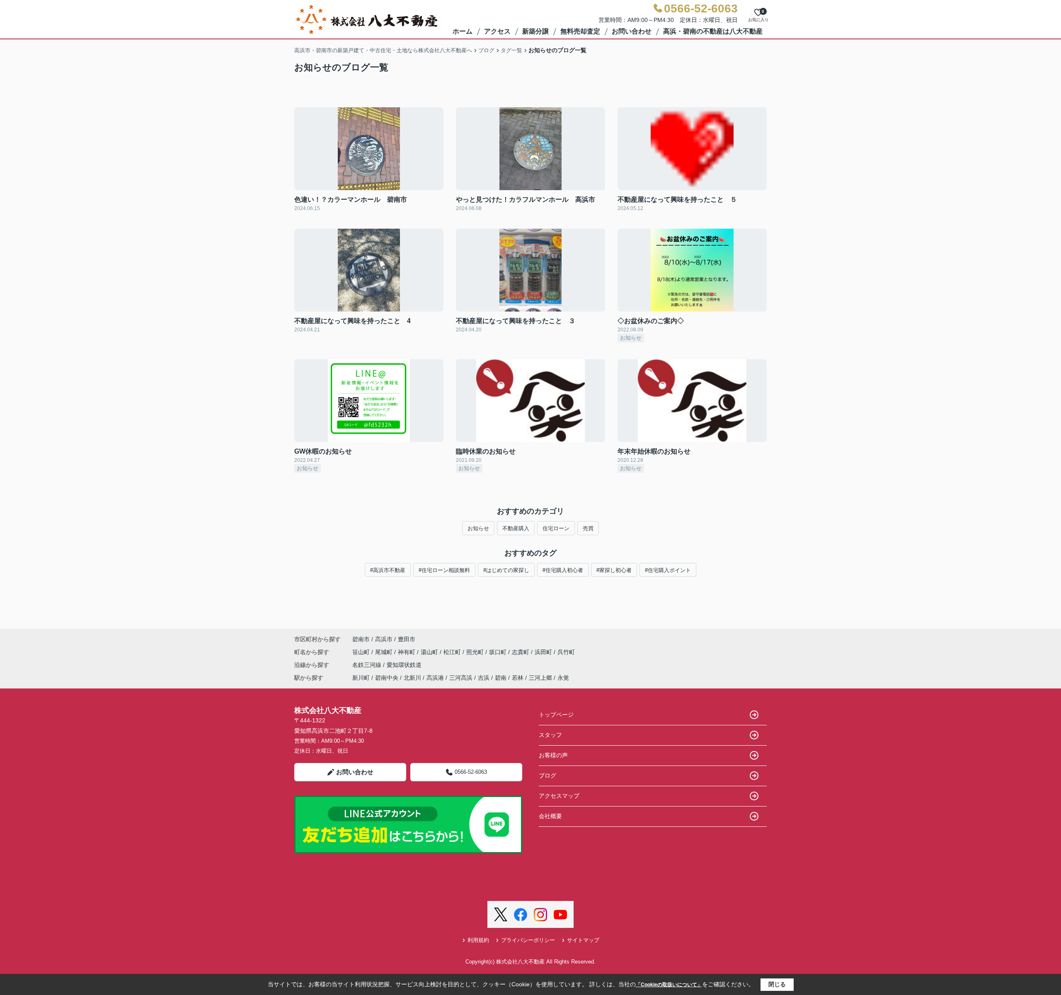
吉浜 (483, 677)
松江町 (453, 652)
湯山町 (430, 652)
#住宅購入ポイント (668, 570)
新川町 (361, 677)
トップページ (556, 714)
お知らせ (478, 528)
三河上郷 (540, 677)
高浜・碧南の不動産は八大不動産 (713, 31)
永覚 (563, 677)
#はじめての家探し (506, 570)
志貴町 (521, 652)
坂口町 (498, 652)
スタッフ (550, 735)
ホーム (462, 31)
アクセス (497, 31)
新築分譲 (535, 31)
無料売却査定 (580, 31)
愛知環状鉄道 (404, 665)
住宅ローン (556, 528)
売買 (588, 528)
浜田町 (544, 652)
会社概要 (550, 816)
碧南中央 (386, 677)
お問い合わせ (632, 31)
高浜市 (383, 639)
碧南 (500, 677)
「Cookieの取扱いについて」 (669, 985)
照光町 (475, 652)
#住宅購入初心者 (563, 570)
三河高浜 (460, 677)
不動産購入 (515, 528)
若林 (517, 677)
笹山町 (361, 652)
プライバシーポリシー (528, 940)
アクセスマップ (559, 795)
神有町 (407, 652)
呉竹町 (566, 652)
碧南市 (361, 639)
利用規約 (478, 940)
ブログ (547, 775)
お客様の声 (553, 755)
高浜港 (435, 677)
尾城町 (384, 652)
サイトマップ (583, 940)
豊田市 (406, 639)
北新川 (412, 677)
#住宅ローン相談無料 (444, 570)
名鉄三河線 (367, 665)
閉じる (777, 984)
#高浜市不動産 (387, 570)
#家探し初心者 (614, 570)
